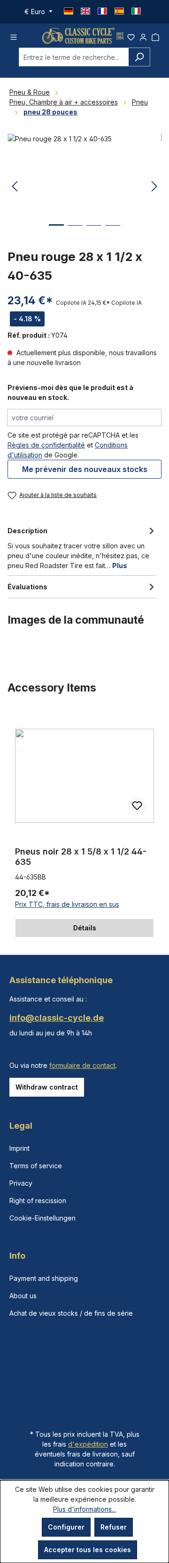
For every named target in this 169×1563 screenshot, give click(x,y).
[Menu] (13, 35)
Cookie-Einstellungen (42, 1218)
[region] (84, 824)
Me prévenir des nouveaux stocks (84, 469)
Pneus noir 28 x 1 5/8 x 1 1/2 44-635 (80, 857)
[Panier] (155, 35)
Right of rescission (37, 1201)
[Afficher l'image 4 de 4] (112, 232)
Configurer (66, 1527)
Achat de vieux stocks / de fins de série (71, 1313)
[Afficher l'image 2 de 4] (75, 232)
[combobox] (74, 57)
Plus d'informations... (84, 1509)
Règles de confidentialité (46, 445)
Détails (84, 928)
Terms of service (35, 1166)
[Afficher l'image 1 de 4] (56, 232)
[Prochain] (154, 186)
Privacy (20, 1183)
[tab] (82, 547)
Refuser (113, 1527)
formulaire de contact (82, 1065)
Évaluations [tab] (27, 587)
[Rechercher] (139, 57)
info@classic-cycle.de (56, 1018)
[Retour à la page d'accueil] (82, 35)
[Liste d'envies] (131, 35)
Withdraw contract (46, 1087)
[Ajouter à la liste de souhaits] (137, 806)
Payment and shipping (43, 1278)
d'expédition (88, 1444)
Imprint (19, 1148)
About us (23, 1296)
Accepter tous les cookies (87, 1550)
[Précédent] (15, 186)
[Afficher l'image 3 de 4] (93, 232)
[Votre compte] (143, 35)
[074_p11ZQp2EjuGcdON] (84, 187)
